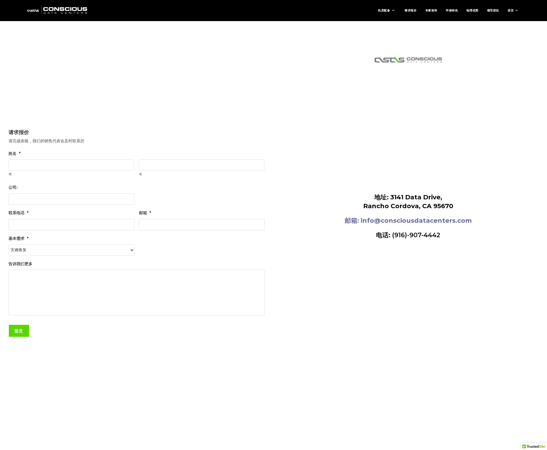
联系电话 (18, 212)
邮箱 (145, 212)
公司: (13, 187)
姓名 (15, 153)
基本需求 (18, 238)
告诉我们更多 (20, 263)
